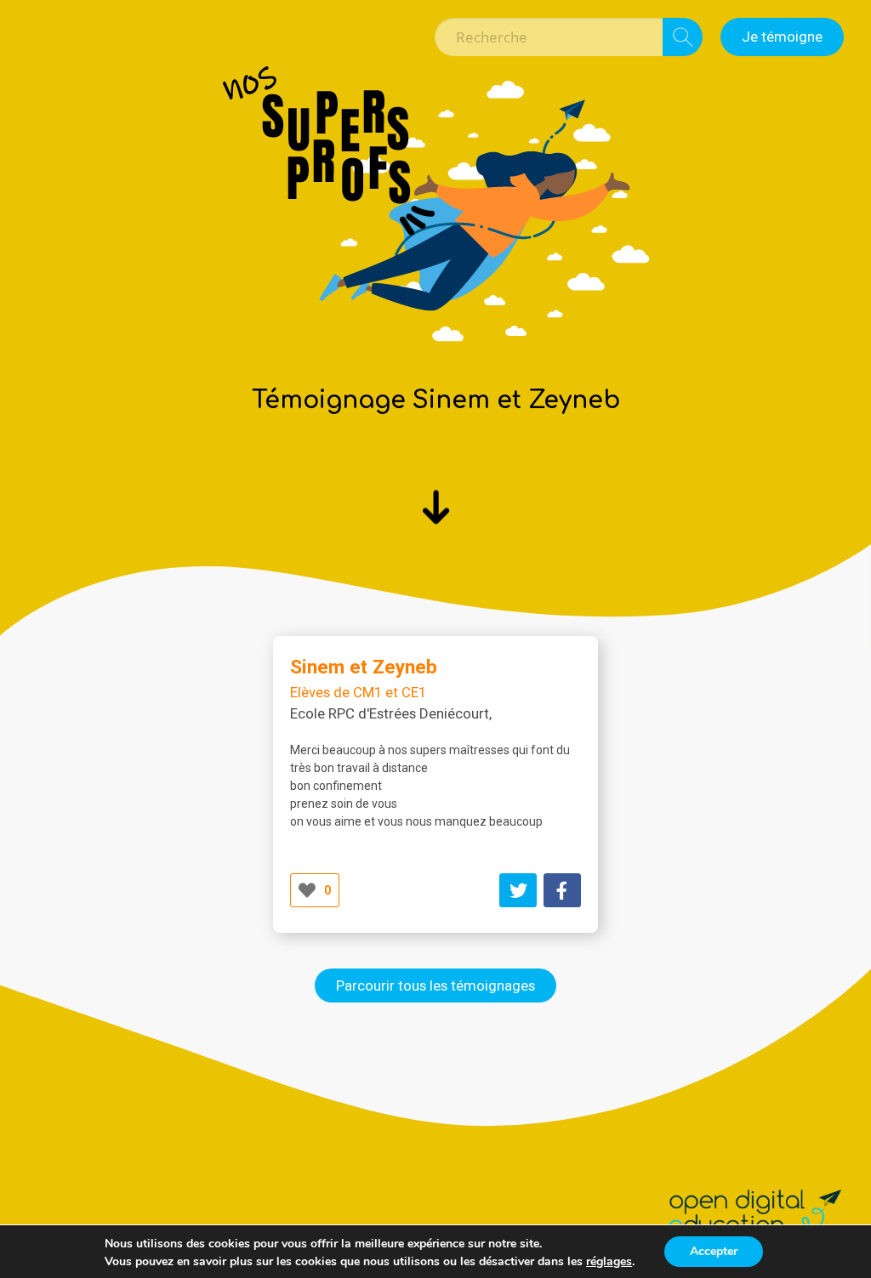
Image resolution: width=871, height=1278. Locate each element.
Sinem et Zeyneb (363, 667)
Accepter (713, 1251)
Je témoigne (782, 36)
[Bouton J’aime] (307, 890)
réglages (609, 1261)
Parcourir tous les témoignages (435, 985)
